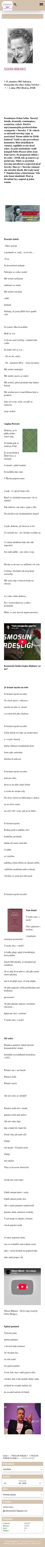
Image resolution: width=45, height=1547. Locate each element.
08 (20, 1483)
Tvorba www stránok (27, 1541)
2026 (24, 1483)
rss (39, 1541)
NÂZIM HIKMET (15, 69)
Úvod (5, 1456)
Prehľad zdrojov (9, 1495)
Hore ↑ (39, 1543)
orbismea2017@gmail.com (16, 1511)
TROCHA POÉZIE (18, 1456)
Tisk (13, 1543)
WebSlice (7, 1543)
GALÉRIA (7, 1469)
